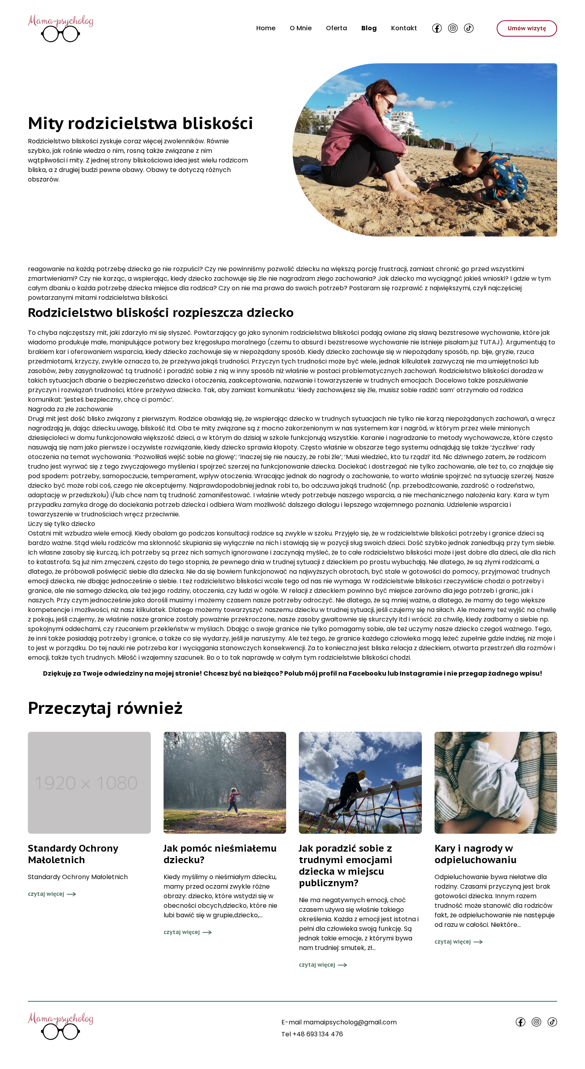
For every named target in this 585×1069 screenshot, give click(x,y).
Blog (369, 28)
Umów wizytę (527, 28)
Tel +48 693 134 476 (312, 1034)
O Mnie (301, 28)
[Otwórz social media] (437, 28)
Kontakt (404, 28)
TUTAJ (490, 342)
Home (265, 28)
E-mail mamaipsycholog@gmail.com (339, 1022)
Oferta (336, 28)
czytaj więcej (46, 893)
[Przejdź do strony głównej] (60, 28)
